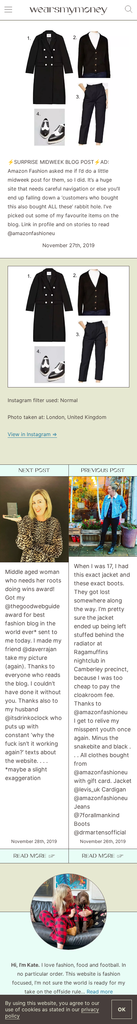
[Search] (129, 9)
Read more (100, 991)
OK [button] (122, 1009)
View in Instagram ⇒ (32, 434)
